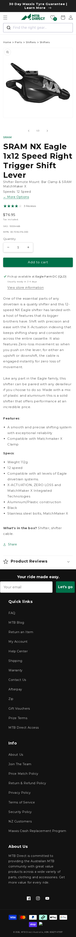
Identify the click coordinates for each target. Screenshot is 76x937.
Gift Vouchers (19, 708)
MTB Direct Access (23, 727)
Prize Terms (17, 718)
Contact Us (17, 680)
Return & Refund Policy (27, 783)
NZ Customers (20, 821)
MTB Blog (16, 622)
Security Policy (20, 812)
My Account (18, 641)
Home (7, 42)
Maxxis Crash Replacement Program (37, 831)
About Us (15, 755)
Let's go (65, 587)
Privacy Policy (19, 793)
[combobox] (38, 27)
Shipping (15, 661)
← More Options (16, 197)
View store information (25, 288)
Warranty (15, 670)
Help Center (18, 651)
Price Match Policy (23, 774)
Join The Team (19, 764)
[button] (5, 17)
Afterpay (15, 689)
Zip (11, 699)
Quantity (9, 238)
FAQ (11, 613)
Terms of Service (21, 802)
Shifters (31, 42)
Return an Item (20, 632)
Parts (18, 42)
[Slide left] (28, 130)
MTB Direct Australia (32, 932)
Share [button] (12, 544)
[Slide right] (47, 130)
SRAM (7, 137)
